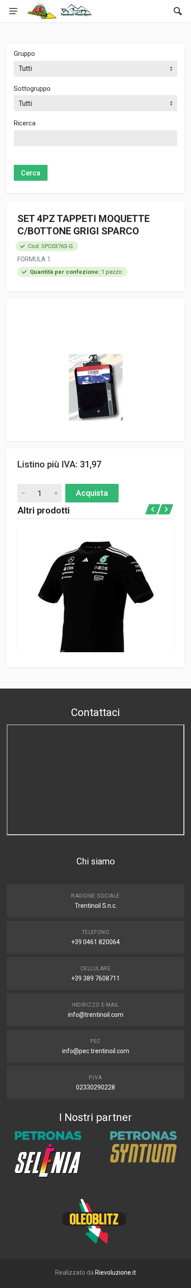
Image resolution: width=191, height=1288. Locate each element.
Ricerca (25, 123)
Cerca (30, 173)
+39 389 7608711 (95, 978)
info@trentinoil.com (95, 1014)
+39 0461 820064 (95, 942)
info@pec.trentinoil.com (95, 1051)
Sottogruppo (32, 89)
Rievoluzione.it (115, 1272)
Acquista (92, 493)
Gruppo (24, 54)
